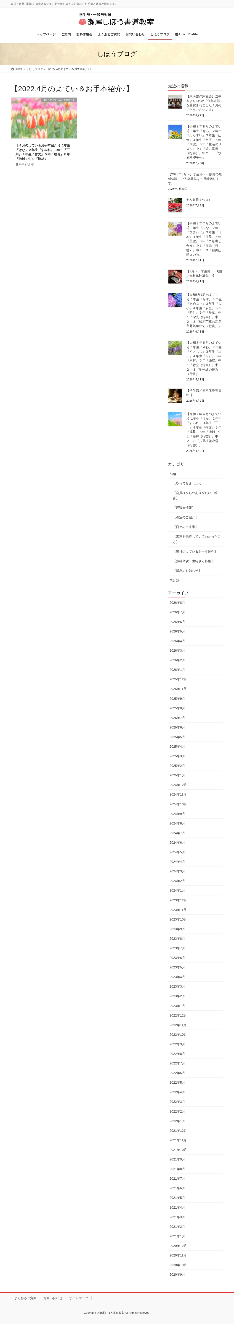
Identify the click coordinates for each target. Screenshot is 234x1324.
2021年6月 (177, 1188)
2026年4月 (177, 641)
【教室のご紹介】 (185, 517)
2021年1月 (177, 1236)
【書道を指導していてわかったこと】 (197, 539)
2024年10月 (178, 804)
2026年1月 (177, 669)
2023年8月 (177, 938)
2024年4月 (177, 862)
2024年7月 (177, 833)
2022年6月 (177, 1073)
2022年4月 (177, 1092)
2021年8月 (177, 1169)
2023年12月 (178, 900)
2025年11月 (178, 689)
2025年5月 (177, 737)
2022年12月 (178, 1015)
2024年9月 (177, 814)
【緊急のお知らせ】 (187, 570)
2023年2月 (177, 996)
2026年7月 (177, 612)
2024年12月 (178, 785)
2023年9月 (177, 929)
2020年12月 (178, 1246)
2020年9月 (177, 1274)
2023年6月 (177, 958)
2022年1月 (177, 1121)
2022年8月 (177, 1054)
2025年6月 (177, 727)
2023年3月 (177, 986)
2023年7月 (177, 948)
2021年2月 (177, 1226)
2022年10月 (178, 1034)
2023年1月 (177, 1006)
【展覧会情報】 (184, 508)
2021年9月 (177, 1159)
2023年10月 (178, 919)
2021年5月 (177, 1197)
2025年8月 (177, 708)
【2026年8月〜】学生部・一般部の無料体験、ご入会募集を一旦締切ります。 (195, 178)
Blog (173, 474)
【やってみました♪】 (188, 483)
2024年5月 (177, 852)
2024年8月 (177, 823)
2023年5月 (177, 967)
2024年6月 (177, 842)
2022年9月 (177, 1044)
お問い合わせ (52, 1298)
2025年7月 (177, 718)
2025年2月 (177, 765)
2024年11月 (178, 794)
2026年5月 (177, 631)
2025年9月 (177, 698)
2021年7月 (177, 1178)
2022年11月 (178, 1025)
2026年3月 (177, 650)
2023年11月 (178, 910)
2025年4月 (177, 746)
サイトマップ (78, 1298)
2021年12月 (178, 1130)
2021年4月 (177, 1207)
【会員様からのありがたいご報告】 (195, 495)
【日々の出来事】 (185, 527)
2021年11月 (178, 1140)
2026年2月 (177, 660)
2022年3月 (177, 1101)
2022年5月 (177, 1082)
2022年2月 (177, 1111)
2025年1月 (177, 775)
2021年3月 (177, 1217)
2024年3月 (177, 871)
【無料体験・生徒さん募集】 (193, 561)
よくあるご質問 (25, 1298)
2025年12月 (178, 679)
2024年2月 (177, 881)
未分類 (174, 580)
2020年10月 (178, 1265)
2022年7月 (177, 1063)
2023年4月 (177, 977)
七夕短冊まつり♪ (198, 200)
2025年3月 (177, 756)
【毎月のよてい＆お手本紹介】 (195, 551)
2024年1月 (177, 890)
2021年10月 (178, 1150)
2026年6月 (177, 622)
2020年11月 (178, 1255)
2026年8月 (177, 602)
